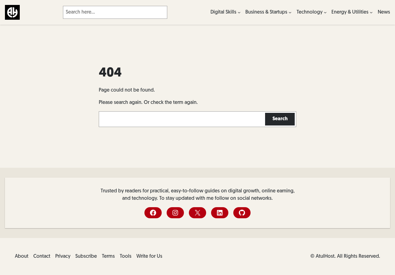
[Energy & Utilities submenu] (371, 12)
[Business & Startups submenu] (290, 12)
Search (280, 119)
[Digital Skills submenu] (239, 12)
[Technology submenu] (325, 12)
